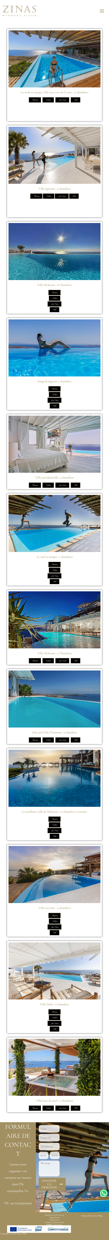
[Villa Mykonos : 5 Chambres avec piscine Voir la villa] (54, 619)
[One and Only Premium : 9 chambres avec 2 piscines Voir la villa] (54, 699)
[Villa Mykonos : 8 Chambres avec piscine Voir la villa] (54, 251)
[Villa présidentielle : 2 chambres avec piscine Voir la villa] (54, 444)
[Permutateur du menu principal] (102, 11)
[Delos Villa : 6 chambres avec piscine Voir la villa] (54, 970)
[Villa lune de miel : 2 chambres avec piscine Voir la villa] (54, 1067)
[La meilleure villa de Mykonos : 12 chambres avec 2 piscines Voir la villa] (54, 778)
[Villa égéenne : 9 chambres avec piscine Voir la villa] (54, 155)
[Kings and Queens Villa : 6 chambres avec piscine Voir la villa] (54, 347)
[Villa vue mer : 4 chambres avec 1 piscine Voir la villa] (54, 874)
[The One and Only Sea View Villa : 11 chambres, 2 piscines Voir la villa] (54, 58)
